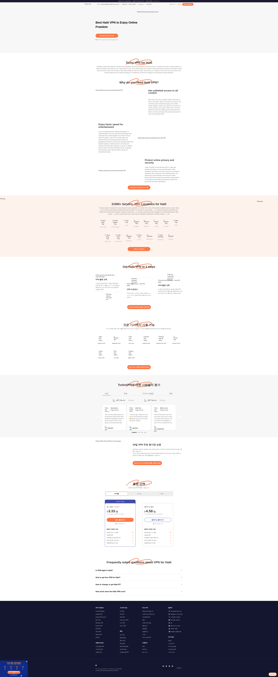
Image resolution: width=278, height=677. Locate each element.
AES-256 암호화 (124, 646)
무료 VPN (148, 4)
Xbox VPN (98, 631)
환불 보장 (144, 625)
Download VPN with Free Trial (139, 187)
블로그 (170, 640)
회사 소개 (144, 652)
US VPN (122, 611)
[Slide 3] (142, 432)
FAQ (143, 646)
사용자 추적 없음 (146, 623)
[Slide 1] (134, 432)
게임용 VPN (99, 652)
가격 (98, 4)
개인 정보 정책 (172, 649)
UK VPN (122, 614)
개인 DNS (122, 643)
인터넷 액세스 (123, 649)
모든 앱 (97, 637)
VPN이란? (124, 4)
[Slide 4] (145, 432)
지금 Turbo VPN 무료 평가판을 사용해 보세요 (147, 463)
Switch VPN (99, 634)
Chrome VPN (99, 625)
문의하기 (144, 649)
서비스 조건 (171, 652)
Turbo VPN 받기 (188, 4)
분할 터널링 (123, 637)
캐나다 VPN (123, 625)
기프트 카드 (171, 643)
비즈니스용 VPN (146, 637)
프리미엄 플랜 (112, 285)
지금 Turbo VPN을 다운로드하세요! (139, 367)
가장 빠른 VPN (146, 617)
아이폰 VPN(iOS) (100, 611)
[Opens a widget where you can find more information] (273, 674)
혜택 (143, 620)
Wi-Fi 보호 (122, 640)
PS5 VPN (98, 628)
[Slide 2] (139, 432)
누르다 (144, 634)
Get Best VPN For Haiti (107, 35)
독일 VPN (122, 617)
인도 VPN (122, 623)
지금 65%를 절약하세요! (13, 672)
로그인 (179, 4)
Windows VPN (99, 623)
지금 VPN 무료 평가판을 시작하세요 (139, 307)
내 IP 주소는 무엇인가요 (148, 614)
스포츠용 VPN (99, 649)
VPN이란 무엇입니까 (147, 611)
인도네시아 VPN (124, 620)
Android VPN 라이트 (101, 617)
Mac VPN (98, 620)
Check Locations (139, 249)
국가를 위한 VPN (124, 652)
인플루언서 (145, 631)
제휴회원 (144, 628)
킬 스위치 (122, 634)
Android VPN (99, 614)
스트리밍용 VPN (100, 646)
